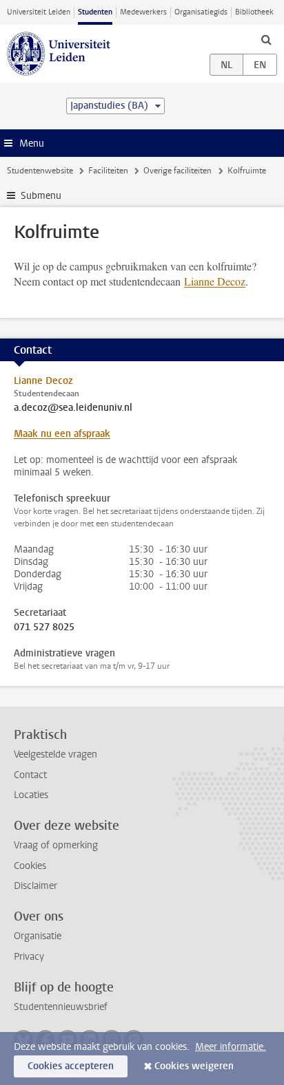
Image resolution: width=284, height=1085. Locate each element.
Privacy (29, 956)
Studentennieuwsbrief (61, 1006)
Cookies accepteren (71, 1066)
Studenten (95, 12)
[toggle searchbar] (266, 39)
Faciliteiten (108, 170)
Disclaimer (35, 885)
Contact (30, 775)
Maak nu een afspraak (62, 433)
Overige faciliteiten (177, 170)
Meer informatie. (230, 1046)
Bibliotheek (254, 12)
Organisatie (37, 936)
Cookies (30, 865)
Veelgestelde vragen (55, 754)
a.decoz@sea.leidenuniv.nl (73, 408)
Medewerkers (143, 12)
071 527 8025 (44, 627)
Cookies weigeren (194, 1066)
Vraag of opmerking (56, 845)
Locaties (31, 795)
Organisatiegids (200, 12)
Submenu (41, 195)
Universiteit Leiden (38, 12)
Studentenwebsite (40, 170)
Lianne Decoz (214, 281)
